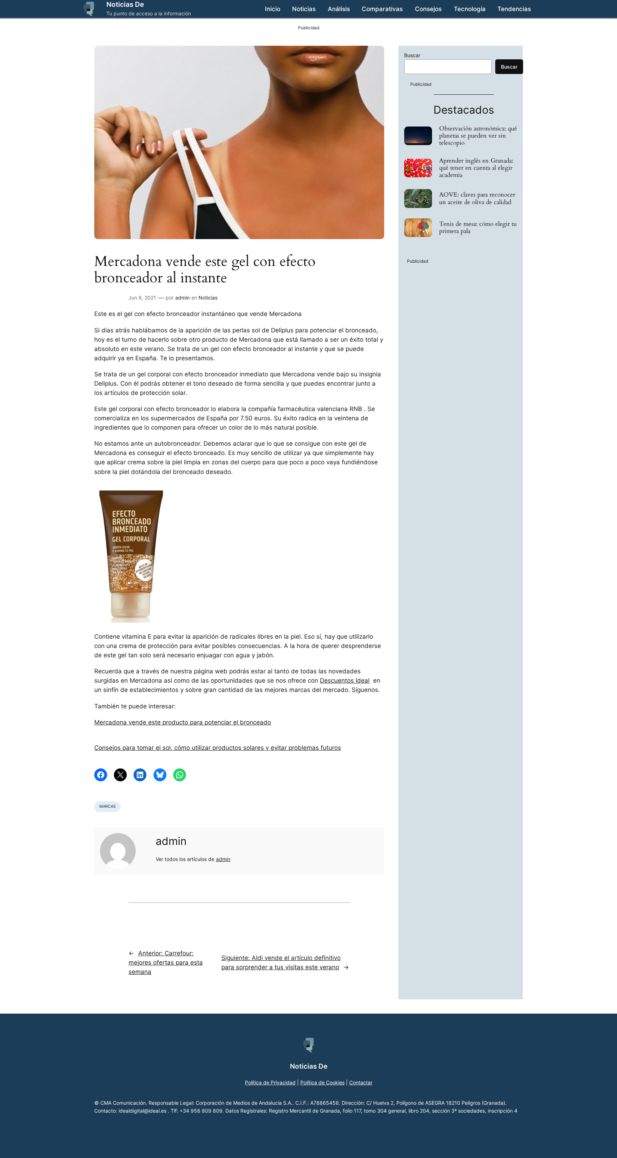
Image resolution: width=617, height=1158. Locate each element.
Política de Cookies (322, 1082)
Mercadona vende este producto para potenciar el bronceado (182, 722)
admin (182, 298)
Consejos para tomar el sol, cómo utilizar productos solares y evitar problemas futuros (217, 747)
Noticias (208, 298)
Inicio (272, 9)
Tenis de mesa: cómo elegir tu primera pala (478, 228)
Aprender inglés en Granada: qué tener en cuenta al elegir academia (476, 168)
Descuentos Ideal (345, 680)
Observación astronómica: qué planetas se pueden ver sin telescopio (478, 136)
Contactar (360, 1082)
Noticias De (125, 4)
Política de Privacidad (270, 1082)
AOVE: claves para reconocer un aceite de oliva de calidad (477, 198)
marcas (107, 806)
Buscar (412, 55)
